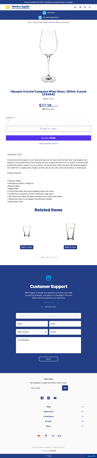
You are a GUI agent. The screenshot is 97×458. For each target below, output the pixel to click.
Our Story (51, 12)
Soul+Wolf (52, 451)
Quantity (10, 118)
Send (48, 359)
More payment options (48, 143)
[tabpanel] (26, 236)
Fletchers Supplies (18, 7)
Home (29, 22)
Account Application (51, 17)
